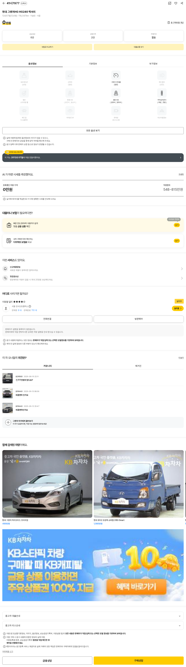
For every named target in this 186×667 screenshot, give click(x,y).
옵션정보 (32, 63)
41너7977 (16, 3)
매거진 (138, 366)
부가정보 (153, 63)
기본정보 (93, 63)
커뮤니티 (48, 366)
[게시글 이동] (93, 378)
